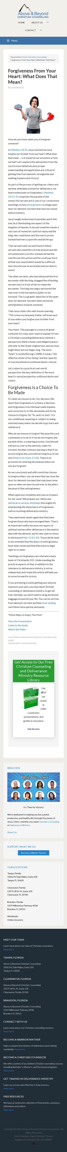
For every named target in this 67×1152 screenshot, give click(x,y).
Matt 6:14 (18, 457)
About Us (12, 832)
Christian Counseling (31, 637)
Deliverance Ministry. (20, 825)
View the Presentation (20, 621)
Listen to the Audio (18, 625)
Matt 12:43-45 (30, 537)
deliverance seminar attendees (24, 502)
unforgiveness (34, 204)
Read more (8, 949)
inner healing (49, 602)
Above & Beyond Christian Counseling (33, 11)
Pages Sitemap (37, 1136)
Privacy (49, 1136)
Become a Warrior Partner (33, 852)
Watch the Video (17, 629)
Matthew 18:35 (19, 149)
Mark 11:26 (31, 457)
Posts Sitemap (21, 1136)
